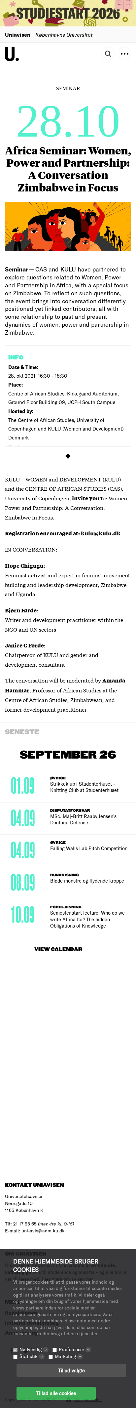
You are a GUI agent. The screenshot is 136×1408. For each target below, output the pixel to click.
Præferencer (74, 1349)
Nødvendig (33, 1349)
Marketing (68, 1356)
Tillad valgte (71, 1370)
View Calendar (58, 949)
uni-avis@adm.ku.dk (43, 1230)
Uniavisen (17, 34)
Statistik (31, 1356)
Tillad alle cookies (56, 1393)
